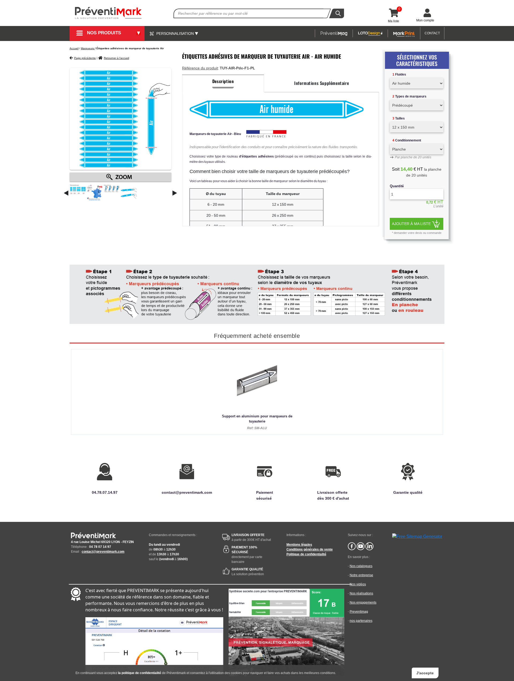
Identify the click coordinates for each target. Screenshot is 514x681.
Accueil (74, 48)
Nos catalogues (361, 566)
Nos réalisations (361, 593)
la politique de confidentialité (139, 673)
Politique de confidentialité (306, 554)
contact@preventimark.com (103, 551)
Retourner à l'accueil (116, 58)
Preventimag (359, 611)
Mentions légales (299, 545)
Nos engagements (363, 602)
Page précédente (85, 58)
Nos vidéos (358, 584)
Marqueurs (88, 48)
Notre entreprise (361, 575)
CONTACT (432, 33)
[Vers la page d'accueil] (108, 13)
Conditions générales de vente (309, 549)
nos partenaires (361, 621)
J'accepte (425, 673)
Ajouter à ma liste (411, 224)
